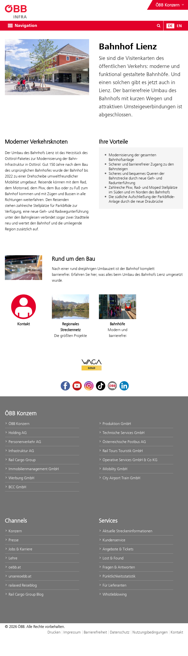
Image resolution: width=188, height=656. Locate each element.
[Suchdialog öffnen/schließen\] (159, 26)
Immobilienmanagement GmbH (33, 469)
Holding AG (17, 432)
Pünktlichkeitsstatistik (118, 576)
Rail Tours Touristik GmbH (122, 450)
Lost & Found (112, 558)
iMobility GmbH (114, 469)
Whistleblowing (114, 594)
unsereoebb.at (19, 576)
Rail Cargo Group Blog (25, 594)
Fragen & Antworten (118, 567)
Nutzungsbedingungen (150, 632)
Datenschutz (119, 632)
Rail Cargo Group (21, 459)
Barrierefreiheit (95, 632)
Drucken (53, 632)
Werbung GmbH (21, 478)
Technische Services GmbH (123, 432)
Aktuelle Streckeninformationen (127, 531)
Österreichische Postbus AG (124, 441)
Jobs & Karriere (20, 549)
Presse (13, 540)
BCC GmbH (17, 487)
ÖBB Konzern (18, 423)
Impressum (72, 632)
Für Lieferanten (114, 585)
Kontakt (177, 632)
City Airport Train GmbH (121, 478)
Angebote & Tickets (117, 549)
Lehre (12, 558)
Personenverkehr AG (24, 441)
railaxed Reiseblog (22, 585)
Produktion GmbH (116, 423)
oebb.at (14, 567)
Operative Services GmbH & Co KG (129, 459)
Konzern (15, 531)
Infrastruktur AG (21, 450)
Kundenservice (113, 540)
